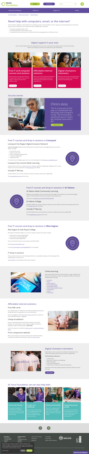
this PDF (13, 258)
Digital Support (34, 15)
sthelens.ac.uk (32, 204)
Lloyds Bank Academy (52, 284)
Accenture (49, 278)
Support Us (56, 10)
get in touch (31, 312)
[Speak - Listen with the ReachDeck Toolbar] (82, 4)
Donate (35, 4)
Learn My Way (50, 287)
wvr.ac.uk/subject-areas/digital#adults (20, 245)
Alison (48, 279)
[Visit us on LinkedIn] (48, 426)
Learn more (13, 85)
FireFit (77, 10)
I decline (23, 450)
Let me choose (5, 450)
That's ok (29, 450)
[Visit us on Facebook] (40, 426)
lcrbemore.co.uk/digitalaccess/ (49, 158)
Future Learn (50, 290)
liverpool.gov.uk (31, 165)
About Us (36, 10)
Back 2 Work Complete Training (54, 285)
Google (49, 289)
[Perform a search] (75, 4)
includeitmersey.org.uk (16, 174)
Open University (51, 281)
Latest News (34, 436)
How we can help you (15, 10)
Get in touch (57, 122)
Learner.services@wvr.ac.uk (17, 242)
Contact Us (49, 4)
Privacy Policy (48, 436)
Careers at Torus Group (36, 434)
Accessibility (48, 434)
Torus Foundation (12, 15)
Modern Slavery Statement (51, 438)
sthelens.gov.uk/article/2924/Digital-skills (44, 196)
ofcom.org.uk (28, 326)
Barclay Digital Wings (52, 282)
